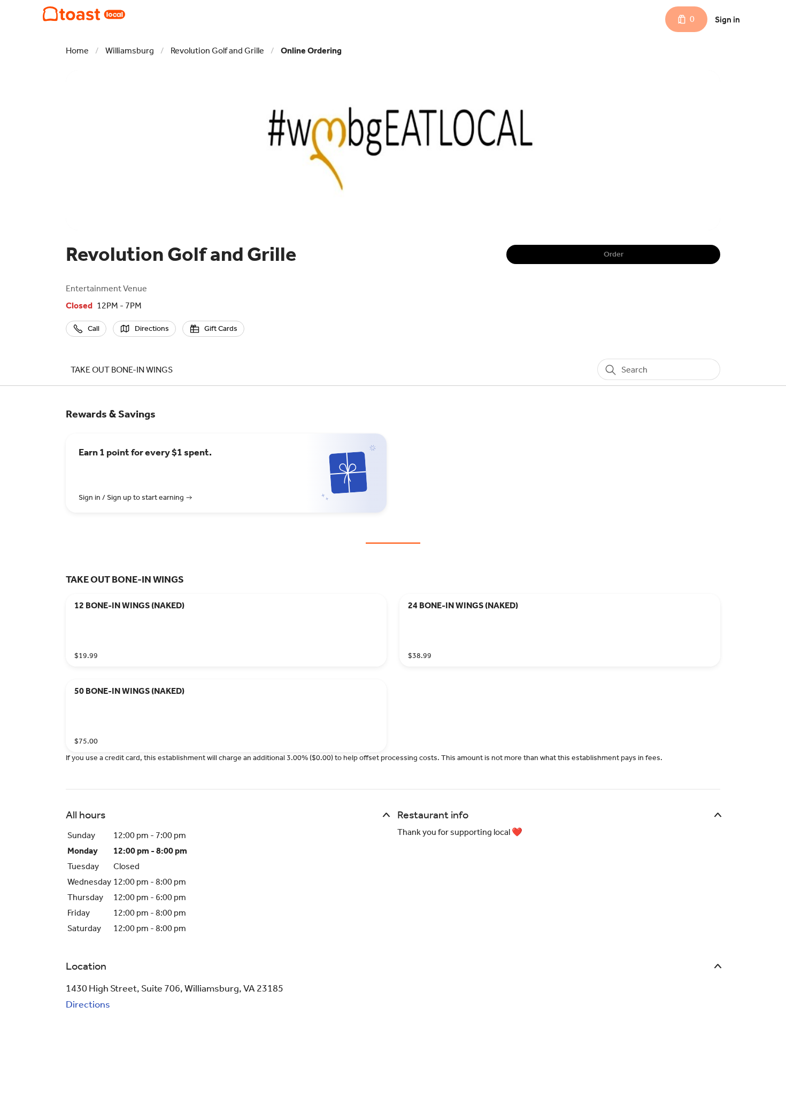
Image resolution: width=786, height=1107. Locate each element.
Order (613, 254)
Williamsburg (129, 50)
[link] (122, 369)
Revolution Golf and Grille (217, 50)
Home (77, 50)
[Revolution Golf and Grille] (84, 13)
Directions (88, 1004)
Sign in (727, 19)
